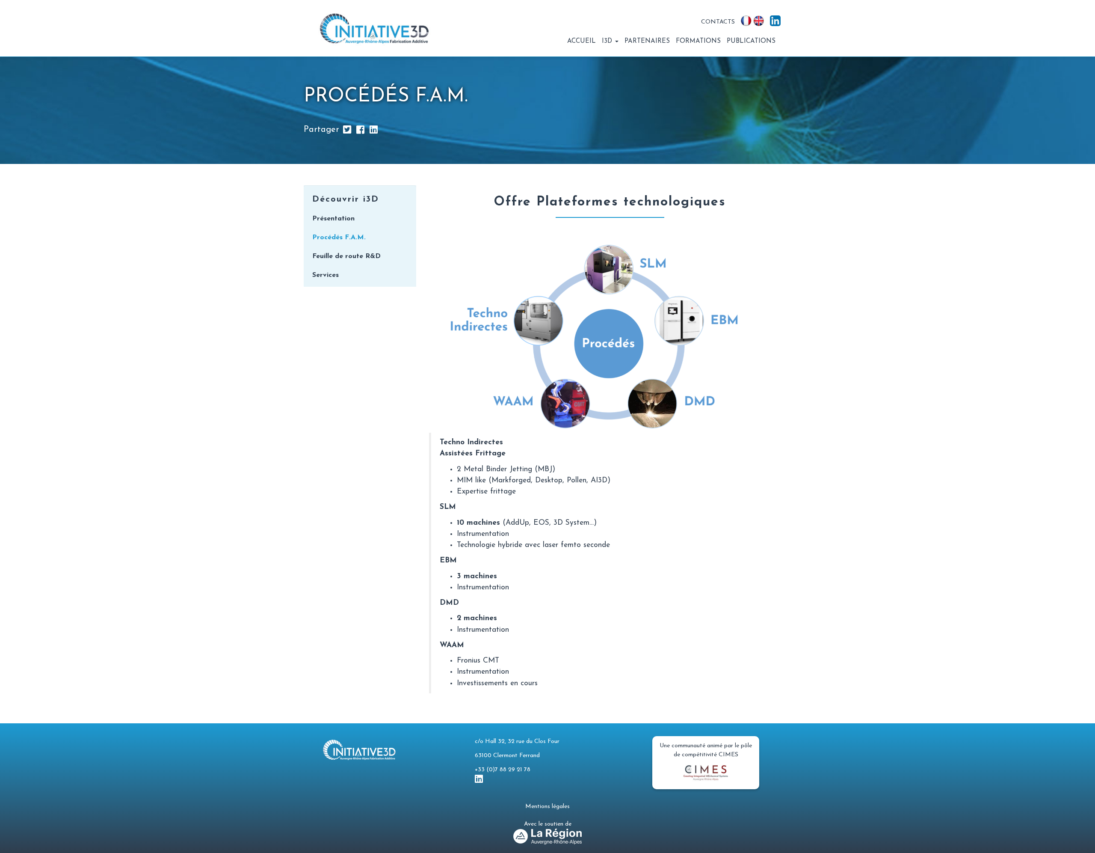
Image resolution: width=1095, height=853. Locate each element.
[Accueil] (377, 28)
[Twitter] (347, 129)
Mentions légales (547, 806)
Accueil (581, 41)
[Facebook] (360, 129)
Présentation (333, 218)
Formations (698, 41)
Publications (751, 41)
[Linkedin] (373, 129)
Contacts (718, 22)
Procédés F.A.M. (339, 237)
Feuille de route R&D (346, 256)
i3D (608, 41)
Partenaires (647, 41)
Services (325, 275)
